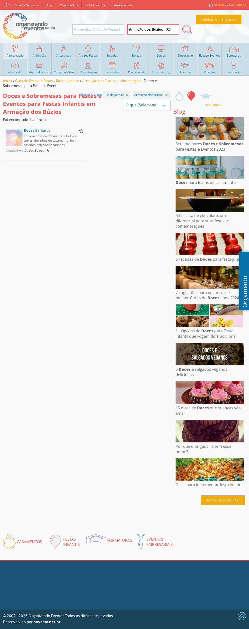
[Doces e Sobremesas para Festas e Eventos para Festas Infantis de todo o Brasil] (127, 95)
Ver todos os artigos (222, 500)
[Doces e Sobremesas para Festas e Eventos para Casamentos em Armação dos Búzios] (179, 96)
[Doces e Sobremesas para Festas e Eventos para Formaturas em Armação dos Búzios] (205, 96)
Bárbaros (37, 130)
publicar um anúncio (218, 19)
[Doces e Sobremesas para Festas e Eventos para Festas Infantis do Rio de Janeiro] (166, 95)
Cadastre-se (237, 4)
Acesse (219, 4)
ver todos (213, 104)
